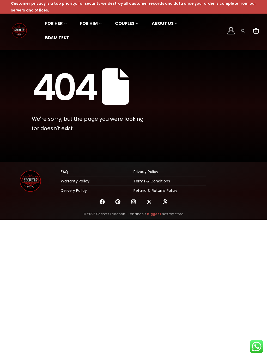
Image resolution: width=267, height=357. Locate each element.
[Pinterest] (118, 202)
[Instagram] (133, 202)
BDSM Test (57, 38)
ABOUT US (163, 23)
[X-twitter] (149, 202)
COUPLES (125, 23)
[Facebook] (102, 202)
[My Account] (231, 30)
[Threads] (165, 202)
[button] (243, 30)
